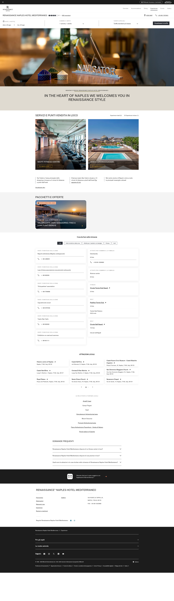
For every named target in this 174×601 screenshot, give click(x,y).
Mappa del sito (119, 566)
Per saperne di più (44, 166)
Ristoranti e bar (40, 504)
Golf (114, 243)
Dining (146, 8)
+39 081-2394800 (98, 262)
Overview (125, 8)
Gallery (169, 8)
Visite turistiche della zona (73, 243)
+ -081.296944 (45, 259)
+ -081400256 (45, 275)
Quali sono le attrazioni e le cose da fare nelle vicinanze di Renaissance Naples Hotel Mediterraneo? (85, 462)
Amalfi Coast (87, 401)
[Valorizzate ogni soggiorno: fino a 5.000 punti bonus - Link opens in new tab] (60, 214)
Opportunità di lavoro (56, 566)
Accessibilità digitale (108, 566)
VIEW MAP (149, 15)
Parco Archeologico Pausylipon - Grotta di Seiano (87, 427)
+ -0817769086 (45, 291)
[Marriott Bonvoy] (167, 2)
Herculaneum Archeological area (87, 414)
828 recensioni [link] (66, 15)
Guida (126, 566)
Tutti (60, 243)
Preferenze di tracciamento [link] (42, 566)
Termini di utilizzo (67, 566)
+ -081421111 (45, 340)
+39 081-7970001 (163, 15)
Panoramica (39, 497)
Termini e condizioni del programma (83, 566)
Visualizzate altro (40, 187)
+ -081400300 (45, 324)
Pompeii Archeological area (87, 423)
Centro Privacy (97, 566)
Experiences (154, 8)
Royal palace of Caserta (87, 432)
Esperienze (39, 507)
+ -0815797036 (45, 308)
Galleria (63, 497)
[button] (151, 2)
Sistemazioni (39, 501)
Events (162, 8)
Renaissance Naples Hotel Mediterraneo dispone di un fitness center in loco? (78, 449)
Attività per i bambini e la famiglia (93, 243)
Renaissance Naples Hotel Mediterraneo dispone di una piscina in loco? (76, 456)
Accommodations (136, 8)
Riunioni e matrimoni (42, 511)
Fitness (108, 243)
